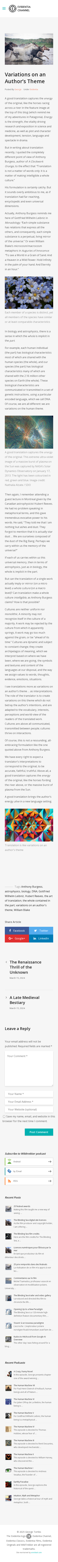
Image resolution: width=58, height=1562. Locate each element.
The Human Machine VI (24, 1399)
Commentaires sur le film (25, 1278)
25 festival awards (22, 1206)
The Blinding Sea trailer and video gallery (32, 1295)
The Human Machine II (24, 1454)
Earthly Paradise (21, 1481)
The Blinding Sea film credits (26, 1233)
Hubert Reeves (34, 896)
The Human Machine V (24, 1413)
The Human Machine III (24, 1440)
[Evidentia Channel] (20, 8)
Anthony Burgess (31, 886)
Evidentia (34, 89)
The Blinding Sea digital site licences (30, 1220)
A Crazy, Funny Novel (23, 1371)
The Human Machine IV (24, 1426)
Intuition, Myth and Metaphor (27, 1495)
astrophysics (12, 891)
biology (25, 891)
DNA (34, 891)
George (18, 89)
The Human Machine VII (24, 1385)
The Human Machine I (23, 1468)
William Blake (22, 910)
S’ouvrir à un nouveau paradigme (29, 1323)
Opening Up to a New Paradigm (28, 1309)
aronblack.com (36, 1552)
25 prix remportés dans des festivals (30, 1264)
